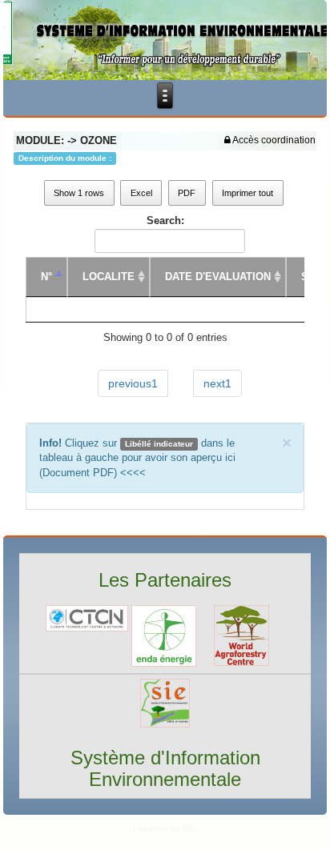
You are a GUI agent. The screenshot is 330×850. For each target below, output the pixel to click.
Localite (108, 277)
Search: (165, 221)
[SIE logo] (165, 702)
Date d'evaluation (218, 277)
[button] (270, 140)
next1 (217, 383)
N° (46, 277)
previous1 (133, 383)
